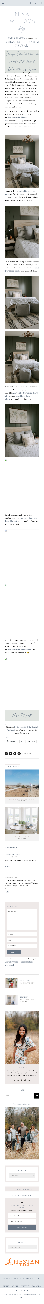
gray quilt (17, 393)
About (15, 1287)
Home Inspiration (16, 38)
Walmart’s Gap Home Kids (19, 650)
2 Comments (11, 848)
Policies (36, 1287)
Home (6, 1287)
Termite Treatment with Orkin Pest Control (22, 799)
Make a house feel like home (22, 836)
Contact (25, 1287)
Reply (8, 867)
